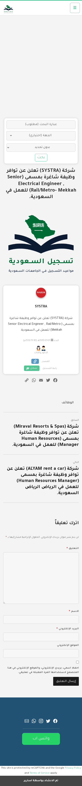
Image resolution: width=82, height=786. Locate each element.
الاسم (74, 611)
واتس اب (41, 738)
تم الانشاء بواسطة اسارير (41, 780)
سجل (33, 368)
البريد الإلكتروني (67, 628)
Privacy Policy (73, 768)
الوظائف (68, 403)
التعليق (72, 548)
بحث (41, 157)
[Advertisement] (41, 67)
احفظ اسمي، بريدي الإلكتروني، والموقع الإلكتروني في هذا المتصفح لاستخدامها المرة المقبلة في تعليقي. (43, 670)
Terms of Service (40, 773)
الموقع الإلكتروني (68, 645)
